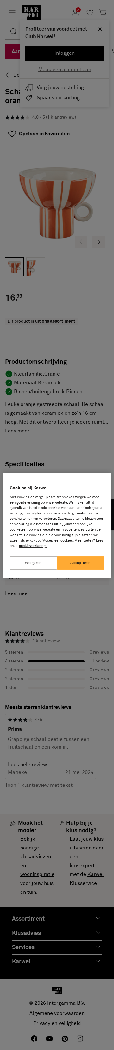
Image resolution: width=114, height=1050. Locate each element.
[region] (57, 524)
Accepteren (80, 563)
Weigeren (33, 563)
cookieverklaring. (33, 546)
